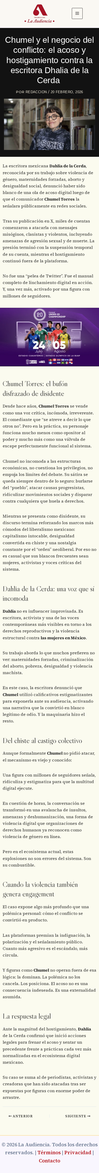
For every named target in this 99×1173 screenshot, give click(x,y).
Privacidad (77, 1152)
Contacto (49, 1160)
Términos (49, 1152)
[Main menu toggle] (77, 13)
